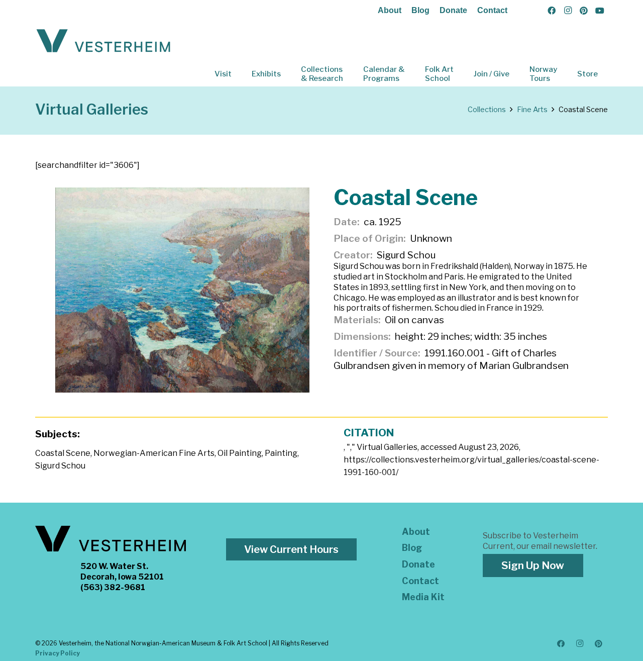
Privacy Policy (57, 653)
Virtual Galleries (91, 109)
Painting (281, 453)
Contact (492, 10)
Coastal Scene (62, 453)
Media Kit (423, 597)
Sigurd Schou (60, 465)
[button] (239, 73)
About (389, 10)
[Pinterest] (584, 11)
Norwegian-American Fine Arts (154, 453)
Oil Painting (240, 453)
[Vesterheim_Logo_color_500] (103, 41)
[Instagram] (568, 11)
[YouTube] (600, 11)
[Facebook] (552, 11)
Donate (453, 10)
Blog (420, 10)
